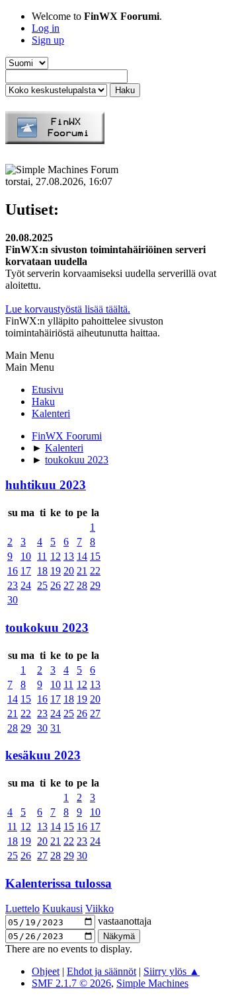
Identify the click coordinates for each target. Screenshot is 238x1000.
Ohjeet (46, 971)
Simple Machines (152, 983)
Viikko (99, 908)
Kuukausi (62, 908)
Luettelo (22, 908)
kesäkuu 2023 (43, 755)
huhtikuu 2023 (45, 485)
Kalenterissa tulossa (58, 883)
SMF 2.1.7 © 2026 (71, 983)
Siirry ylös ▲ (171, 971)
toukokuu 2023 (47, 628)
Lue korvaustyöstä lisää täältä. (67, 309)
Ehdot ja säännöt (101, 971)
